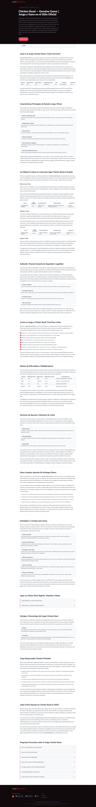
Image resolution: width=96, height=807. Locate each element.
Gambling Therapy (19, 796)
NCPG (36, 796)
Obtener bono (23, 39)
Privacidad (43, 795)
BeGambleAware (29, 796)
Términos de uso (44, 797)
